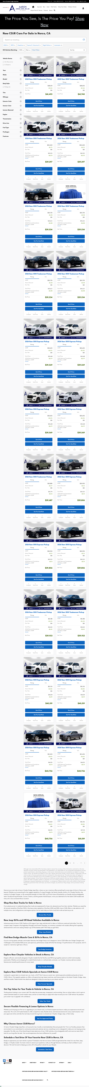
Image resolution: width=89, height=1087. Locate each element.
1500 (20, 50)
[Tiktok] (10, 1060)
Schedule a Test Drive (45, 1049)
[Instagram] (7, 1060)
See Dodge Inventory (45, 949)
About (50, 10)
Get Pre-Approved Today (45, 1018)
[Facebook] (4, 1060)
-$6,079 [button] (50, 358)
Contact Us (51, 1062)
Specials (39, 7)
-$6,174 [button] (50, 764)
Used (48, 7)
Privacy (42, 1062)
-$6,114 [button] (83, 494)
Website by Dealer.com (8, 1063)
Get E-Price (39, 101)
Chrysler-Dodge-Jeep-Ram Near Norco (32, 1080)
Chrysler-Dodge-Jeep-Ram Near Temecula (62, 1071)
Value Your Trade (62, 7)
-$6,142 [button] (50, 629)
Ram (27, 50)
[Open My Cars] (83, 8)
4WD (13, 45)
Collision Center (72, 7)
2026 (5, 45)
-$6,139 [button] (50, 697)
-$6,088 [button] (50, 223)
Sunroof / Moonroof (34, 45)
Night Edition (47, 45)
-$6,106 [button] (50, 494)
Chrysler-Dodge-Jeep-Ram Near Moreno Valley (34, 1071)
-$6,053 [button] (50, 155)
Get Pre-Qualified (39, 105)
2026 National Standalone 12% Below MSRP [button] (32, 157)
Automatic (58, 45)
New (44, 7)
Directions (33, 1062)
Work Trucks (54, 7)
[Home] (6, 8)
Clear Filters (35, 50)
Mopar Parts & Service (36, 10)
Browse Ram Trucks (45, 915)
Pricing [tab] (32, 82)
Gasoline (21, 45)
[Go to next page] (84, 863)
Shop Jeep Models (45, 932)
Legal (69, 1062)
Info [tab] (46, 82)
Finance (46, 10)
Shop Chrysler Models (45, 966)
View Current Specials (45, 984)
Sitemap (61, 1062)
